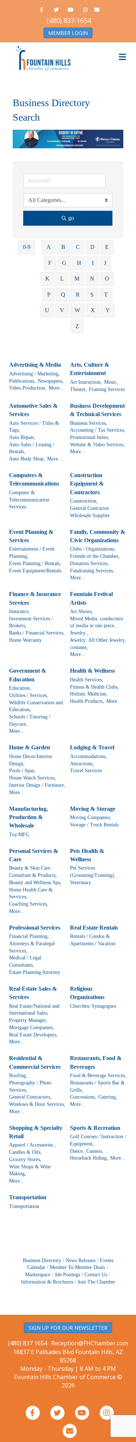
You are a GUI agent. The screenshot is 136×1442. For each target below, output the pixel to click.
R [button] (78, 294)
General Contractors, (30, 1097)
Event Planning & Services (31, 536)
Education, (20, 688)
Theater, (78, 389)
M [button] (76, 278)
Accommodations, (88, 756)
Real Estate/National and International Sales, (34, 1009)
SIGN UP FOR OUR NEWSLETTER (68, 1327)
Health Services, (86, 679)
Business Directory (42, 1260)
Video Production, (27, 388)
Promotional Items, (90, 437)
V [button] (62, 310)
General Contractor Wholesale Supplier (90, 511)
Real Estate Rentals (94, 928)
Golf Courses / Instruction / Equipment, (98, 1140)
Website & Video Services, (97, 444)
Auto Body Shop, (27, 459)
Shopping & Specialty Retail (35, 1132)
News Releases (80, 1260)
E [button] (107, 247)
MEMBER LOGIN (68, 32)
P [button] (48, 294)
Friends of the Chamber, (95, 556)
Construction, (84, 501)
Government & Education (27, 675)
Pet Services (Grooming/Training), (92, 871)
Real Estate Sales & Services (33, 993)
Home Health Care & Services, (31, 893)
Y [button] (108, 310)
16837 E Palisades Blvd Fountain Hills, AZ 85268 (68, 1360)
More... (56, 388)
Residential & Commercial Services (35, 1062)
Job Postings (67, 1274)
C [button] (78, 247)
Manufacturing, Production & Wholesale (28, 817)
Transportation (27, 1197)
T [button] (106, 294)
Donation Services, (89, 563)
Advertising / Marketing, (34, 373)
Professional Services (34, 928)
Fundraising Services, (92, 570)
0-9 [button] (26, 247)
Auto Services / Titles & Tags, (34, 426)
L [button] (62, 278)
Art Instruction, (86, 382)
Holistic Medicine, (89, 694)
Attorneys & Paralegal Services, (32, 947)
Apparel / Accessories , (32, 1145)
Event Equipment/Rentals (35, 570)
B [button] (63, 247)
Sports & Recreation (95, 1128)
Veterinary (80, 882)
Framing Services (107, 389)
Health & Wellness (92, 671)
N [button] (92, 278)
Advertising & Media (35, 365)
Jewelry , (79, 633)
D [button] (92, 247)
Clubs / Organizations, (93, 549)
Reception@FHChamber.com (89, 1343)
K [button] (47, 278)
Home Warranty (25, 640)
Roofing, (18, 1075)
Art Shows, (81, 611)
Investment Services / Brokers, (31, 622)
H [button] (79, 263)
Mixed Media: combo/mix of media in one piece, (96, 622)
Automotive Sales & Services (33, 410)
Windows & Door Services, (37, 1104)
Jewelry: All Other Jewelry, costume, (98, 643)
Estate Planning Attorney (34, 972)
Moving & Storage (92, 809)
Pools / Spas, (22, 770)
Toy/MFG (19, 834)
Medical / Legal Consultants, (25, 961)
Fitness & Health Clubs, (94, 687)
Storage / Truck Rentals (94, 824)
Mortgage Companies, (31, 1027)
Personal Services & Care (33, 855)
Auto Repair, (22, 437)
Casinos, (94, 1151)
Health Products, (87, 701)
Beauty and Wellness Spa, (35, 882)
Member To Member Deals (77, 1267)
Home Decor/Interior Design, (30, 760)
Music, (111, 382)
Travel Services (86, 770)
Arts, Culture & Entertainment (89, 369)
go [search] (71, 218)
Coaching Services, (28, 904)
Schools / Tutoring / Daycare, (29, 720)
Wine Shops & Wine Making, (30, 1170)
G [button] (64, 263)
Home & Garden (29, 747)
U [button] (47, 310)
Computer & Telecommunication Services (29, 499)
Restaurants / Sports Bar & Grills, (97, 1086)
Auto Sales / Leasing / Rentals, (31, 448)
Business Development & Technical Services (97, 410)
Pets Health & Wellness (87, 855)
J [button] (105, 263)
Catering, (107, 1097)
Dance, (77, 1151)
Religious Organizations (87, 993)
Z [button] (77, 326)
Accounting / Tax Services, (97, 430)
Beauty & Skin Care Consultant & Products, (33, 871)
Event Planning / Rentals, (35, 563)
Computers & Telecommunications (34, 479)
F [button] (49, 263)
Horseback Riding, (89, 1158)
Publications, (22, 381)
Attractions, (82, 763)
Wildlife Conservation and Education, (36, 706)
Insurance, (19, 611)
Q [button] (63, 294)
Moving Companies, (90, 817)
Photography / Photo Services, (30, 1086)
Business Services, (88, 423)
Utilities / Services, (28, 695)
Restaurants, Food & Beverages (95, 1062)
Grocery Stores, (25, 1159)
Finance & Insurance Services (35, 598)
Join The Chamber (96, 1282)
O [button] (107, 278)
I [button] (93, 263)
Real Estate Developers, (33, 1035)
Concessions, (83, 1097)
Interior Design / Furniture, (37, 785)
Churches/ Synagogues (93, 1006)
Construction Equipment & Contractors (87, 483)
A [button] (48, 247)
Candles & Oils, (25, 1152)
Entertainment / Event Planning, (31, 552)
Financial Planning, (29, 936)
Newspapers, (50, 381)
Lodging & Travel (92, 747)
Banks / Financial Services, (37, 633)
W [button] (77, 310)
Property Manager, (28, 1020)
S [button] (92, 294)
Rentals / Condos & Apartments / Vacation (92, 940)
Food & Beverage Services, (98, 1075)
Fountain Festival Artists (91, 598)
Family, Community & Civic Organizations (97, 536)
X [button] (93, 310)
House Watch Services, (32, 778)
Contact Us (96, 1274)
